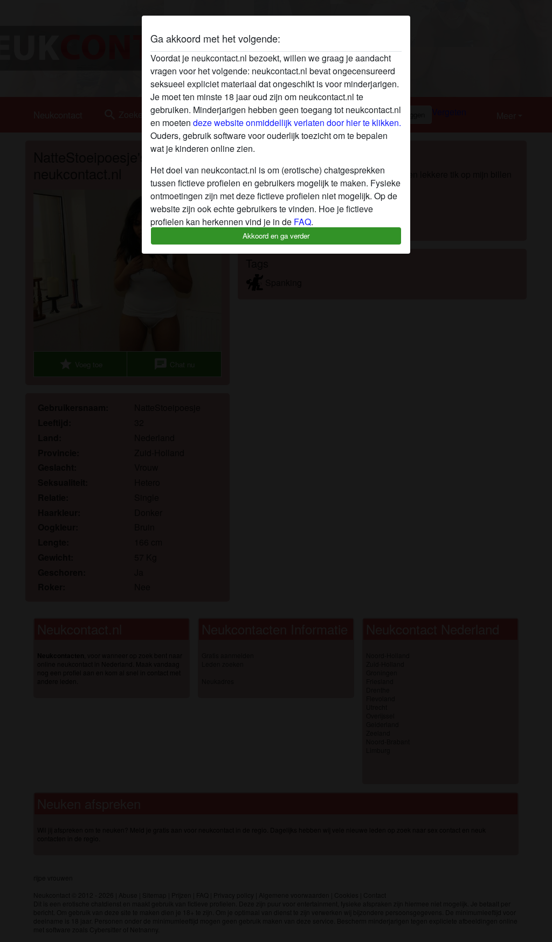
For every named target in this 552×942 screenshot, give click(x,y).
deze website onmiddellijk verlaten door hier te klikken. (297, 122)
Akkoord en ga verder (276, 236)
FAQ (302, 221)
